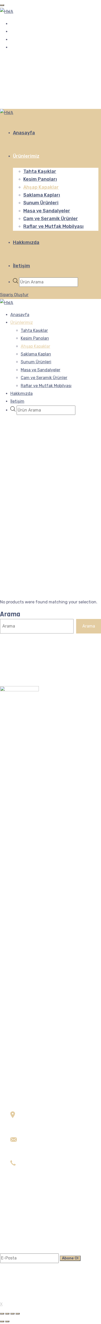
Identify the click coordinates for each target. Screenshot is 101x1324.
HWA (8, 1297)
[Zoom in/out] (18, 1313)
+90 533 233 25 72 (28, 1171)
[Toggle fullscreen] (12, 1313)
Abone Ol (70, 1258)
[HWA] (6, 11)
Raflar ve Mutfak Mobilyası (53, 226)
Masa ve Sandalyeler (46, 211)
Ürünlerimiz (26, 156)
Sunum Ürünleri (41, 203)
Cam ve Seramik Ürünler (50, 218)
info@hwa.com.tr (27, 1148)
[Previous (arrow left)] (2, 1321)
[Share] (7, 1313)
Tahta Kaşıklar (39, 171)
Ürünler (17, 1225)
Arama (10, 614)
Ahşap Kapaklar (41, 187)
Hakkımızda (26, 242)
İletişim (21, 266)
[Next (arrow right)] (7, 1321)
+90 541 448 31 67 (28, 1179)
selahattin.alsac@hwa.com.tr (38, 1155)
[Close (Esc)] (2, 1313)
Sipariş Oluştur (14, 294)
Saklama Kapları (41, 195)
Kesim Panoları (40, 179)
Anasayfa (24, 133)
